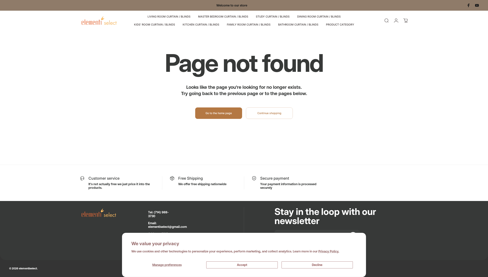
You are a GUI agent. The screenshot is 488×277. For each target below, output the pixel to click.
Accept (242, 265)
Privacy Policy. (328, 251)
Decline (317, 265)
